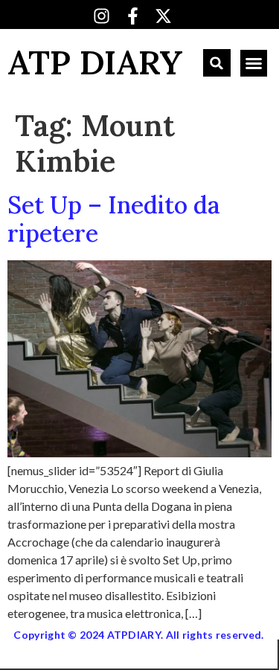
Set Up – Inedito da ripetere (113, 219)
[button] (217, 63)
